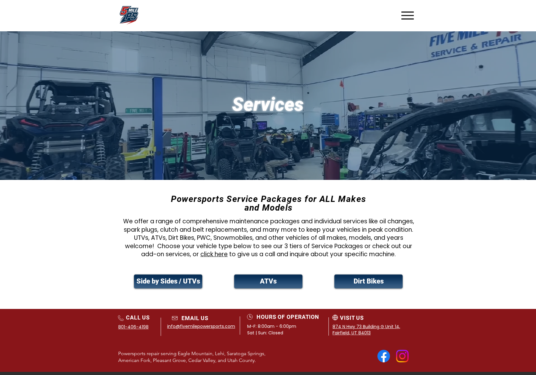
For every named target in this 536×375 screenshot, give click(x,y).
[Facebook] (383, 356)
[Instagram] (402, 356)
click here (214, 254)
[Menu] (407, 15)
